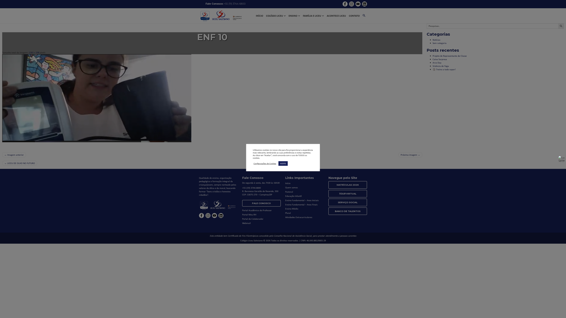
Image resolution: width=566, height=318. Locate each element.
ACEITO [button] (283, 163)
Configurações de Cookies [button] (265, 163)
